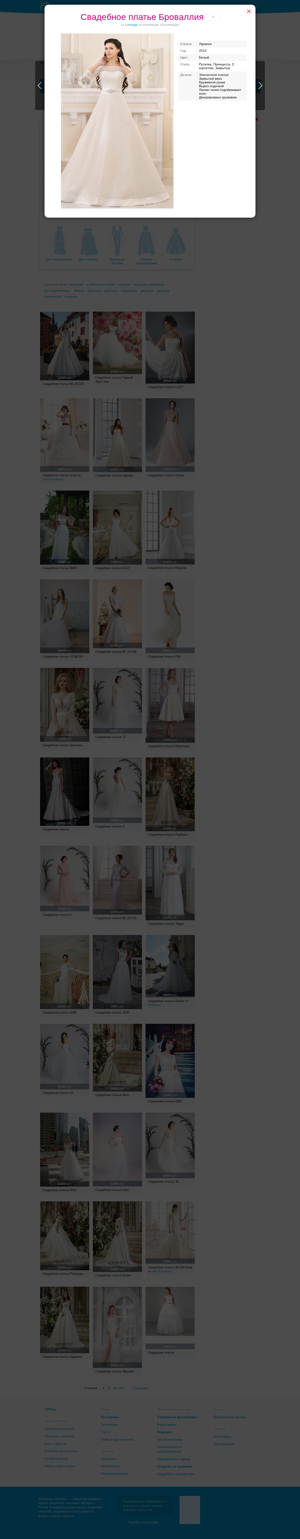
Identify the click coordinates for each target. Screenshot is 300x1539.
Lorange (131, 24)
